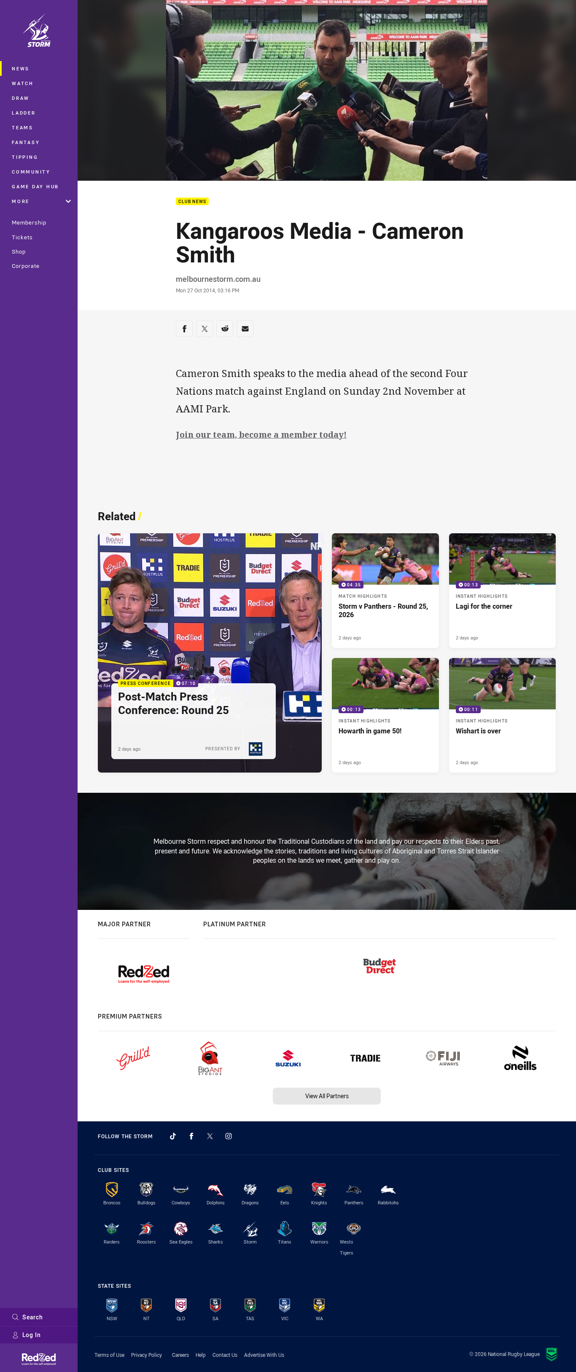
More (21, 201)
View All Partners (327, 1096)
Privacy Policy (146, 1354)
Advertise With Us (264, 1354)
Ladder (24, 113)
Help (201, 1354)
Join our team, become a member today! (261, 434)
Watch (23, 83)
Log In (31, 1335)
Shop (19, 251)
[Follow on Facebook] (191, 1136)
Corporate (26, 266)
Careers (180, 1354)
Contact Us (225, 1354)
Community (31, 171)
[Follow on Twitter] (210, 1136)
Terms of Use (109, 1354)
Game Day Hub (35, 186)
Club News (192, 201)
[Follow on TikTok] (173, 1136)
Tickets (22, 237)
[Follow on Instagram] (228, 1136)
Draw (21, 98)
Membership (29, 222)
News (21, 68)
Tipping (25, 157)
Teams (22, 127)
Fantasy (26, 142)
